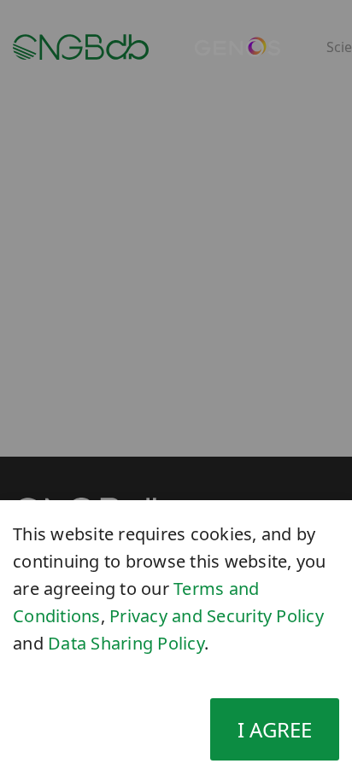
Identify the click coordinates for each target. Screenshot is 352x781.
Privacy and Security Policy (216, 615)
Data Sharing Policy (126, 643)
